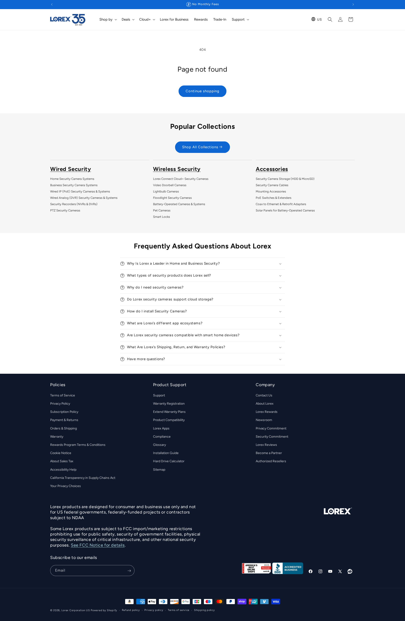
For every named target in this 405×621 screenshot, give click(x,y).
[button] (108, 20)
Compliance (162, 437)
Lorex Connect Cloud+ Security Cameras (180, 179)
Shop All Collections (200, 147)
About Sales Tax (61, 461)
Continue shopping (202, 91)
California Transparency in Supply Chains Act (82, 478)
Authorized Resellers (271, 461)
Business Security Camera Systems (74, 185)
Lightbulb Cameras (166, 191)
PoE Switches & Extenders (273, 198)
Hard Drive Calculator (168, 461)
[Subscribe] (129, 570)
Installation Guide (166, 453)
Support (159, 395)
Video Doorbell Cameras (169, 185)
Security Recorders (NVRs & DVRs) (74, 204)
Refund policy (131, 610)
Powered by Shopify (104, 610)
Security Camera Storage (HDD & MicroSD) (285, 179)
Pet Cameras (161, 210)
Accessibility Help (63, 470)
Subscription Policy (64, 412)
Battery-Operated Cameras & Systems (179, 204)
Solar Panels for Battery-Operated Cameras (285, 210)
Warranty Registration (169, 404)
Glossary (159, 445)
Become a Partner (269, 453)
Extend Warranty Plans (169, 412)
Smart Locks (161, 216)
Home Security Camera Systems (72, 179)
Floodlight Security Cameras (172, 198)
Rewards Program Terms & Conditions (77, 445)
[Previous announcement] (52, 4)
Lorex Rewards (267, 412)
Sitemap (159, 470)
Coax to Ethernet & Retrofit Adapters (281, 204)
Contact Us (264, 395)
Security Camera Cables (272, 185)
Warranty (56, 437)
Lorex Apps (161, 428)
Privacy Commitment (271, 428)
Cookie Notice (60, 453)
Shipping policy (204, 610)
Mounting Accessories (271, 191)
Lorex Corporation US (75, 610)
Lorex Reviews (266, 445)
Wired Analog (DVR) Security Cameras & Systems (83, 198)
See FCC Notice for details (98, 545)
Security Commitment (272, 437)
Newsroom (264, 420)
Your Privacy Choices (65, 486)
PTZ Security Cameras (65, 210)
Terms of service (178, 610)
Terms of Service (62, 395)
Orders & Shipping (63, 428)
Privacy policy (153, 610)
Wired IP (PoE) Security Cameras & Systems (80, 191)
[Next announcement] (353, 4)
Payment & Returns (64, 420)
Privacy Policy (60, 404)
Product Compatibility (169, 420)
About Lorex (265, 404)
